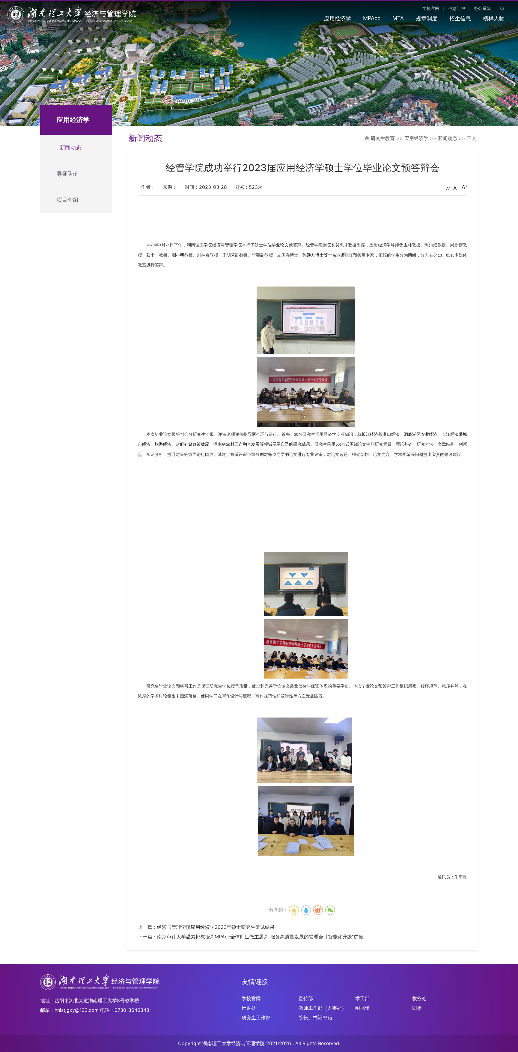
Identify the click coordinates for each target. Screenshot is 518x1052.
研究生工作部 (256, 1018)
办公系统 (482, 8)
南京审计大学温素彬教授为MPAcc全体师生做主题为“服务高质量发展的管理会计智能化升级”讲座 (260, 937)
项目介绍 (67, 200)
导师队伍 (67, 174)
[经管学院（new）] (71, 14)
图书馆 (362, 1008)
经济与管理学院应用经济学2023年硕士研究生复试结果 (216, 927)
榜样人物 (494, 18)
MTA (398, 18)
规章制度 (426, 18)
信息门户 (456, 8)
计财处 (249, 1008)
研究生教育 (383, 138)
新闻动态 (70, 147)
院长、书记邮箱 (315, 1018)
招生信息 (460, 18)
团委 (417, 1008)
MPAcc (371, 18)
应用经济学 (337, 18)
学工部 (362, 998)
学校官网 (430, 8)
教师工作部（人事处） (323, 1008)
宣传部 (306, 998)
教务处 (419, 998)
